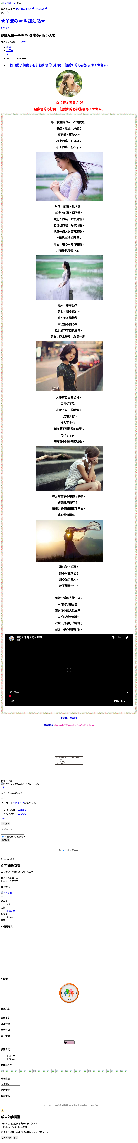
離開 (15, 1138)
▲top (3, 818)
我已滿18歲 (6, 1138)
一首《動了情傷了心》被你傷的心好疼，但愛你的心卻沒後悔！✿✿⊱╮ (57, 65)
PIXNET (49, 1105)
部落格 (9, 50)
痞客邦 (16, 803)
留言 (22, 803)
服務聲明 (94, 1105)
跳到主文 (5, 28)
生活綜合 (23, 42)
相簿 (8, 47)
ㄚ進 (3, 787)
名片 (8, 54)
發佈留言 (5, 840)
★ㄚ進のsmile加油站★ (23, 21)
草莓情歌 (73, 718)
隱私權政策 (84, 1105)
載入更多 (5, 824)
